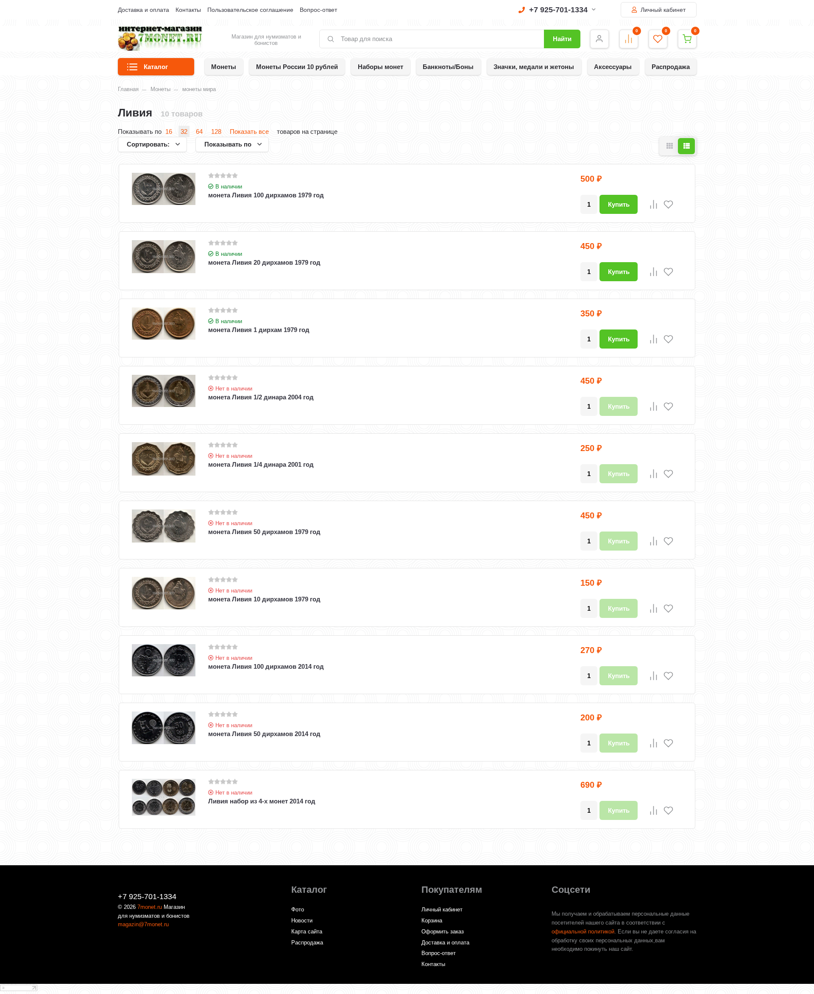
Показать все (249, 131)
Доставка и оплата (143, 9)
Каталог (156, 66)
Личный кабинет (662, 9)
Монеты (223, 66)
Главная (128, 89)
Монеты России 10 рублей (297, 66)
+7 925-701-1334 (558, 10)
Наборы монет (380, 66)
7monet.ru (149, 907)
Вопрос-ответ (318, 9)
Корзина (431, 920)
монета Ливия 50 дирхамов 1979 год (264, 531)
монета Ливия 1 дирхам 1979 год (258, 329)
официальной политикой (583, 931)
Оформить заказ (442, 931)
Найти (562, 38)
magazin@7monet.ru (143, 924)
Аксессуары (613, 66)
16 (168, 131)
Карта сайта (306, 931)
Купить (619, 204)
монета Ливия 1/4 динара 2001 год (261, 464)
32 (184, 131)
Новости (301, 920)
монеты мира (199, 89)
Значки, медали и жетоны (533, 66)
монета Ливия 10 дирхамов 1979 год (264, 599)
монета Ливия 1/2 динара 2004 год (261, 397)
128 (216, 131)
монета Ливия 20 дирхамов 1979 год (264, 262)
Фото (297, 909)
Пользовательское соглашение (250, 9)
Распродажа (671, 66)
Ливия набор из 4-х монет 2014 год (261, 801)
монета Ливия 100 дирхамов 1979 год (266, 195)
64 (199, 131)
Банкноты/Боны (448, 66)
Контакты (188, 9)
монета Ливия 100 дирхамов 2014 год (266, 666)
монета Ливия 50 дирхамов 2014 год (264, 733)
